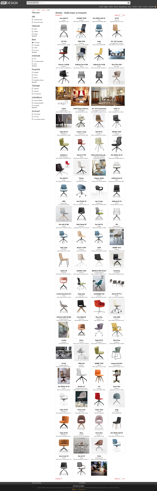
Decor (129, 7)
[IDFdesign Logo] (13, 3)
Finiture (134, 7)
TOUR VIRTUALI (36, 483)
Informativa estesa (81, 489)
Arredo (101, 7)
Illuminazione (123, 7)
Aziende (151, 7)
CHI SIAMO (82, 483)
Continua (74, 489)
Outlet (140, 7)
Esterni (116, 7)
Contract (145, 7)
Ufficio (111, 7)
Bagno (106, 7)
